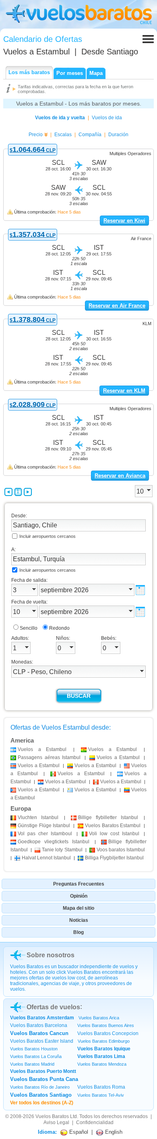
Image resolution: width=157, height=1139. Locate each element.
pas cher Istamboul (45, 833)
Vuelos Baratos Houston (34, 1048)
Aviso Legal (56, 1122)
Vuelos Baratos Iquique (103, 1049)
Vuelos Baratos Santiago (41, 1095)
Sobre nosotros (50, 955)
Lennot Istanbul (46, 858)
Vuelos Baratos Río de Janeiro (40, 1087)
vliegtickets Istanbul (53, 841)
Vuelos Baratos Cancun (39, 1033)
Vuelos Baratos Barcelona (38, 1025)
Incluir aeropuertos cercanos (47, 536)
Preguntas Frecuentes (78, 884)
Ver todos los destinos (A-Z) (41, 1103)
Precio (36, 134)
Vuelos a (36, 51)
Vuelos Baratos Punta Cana (44, 1079)
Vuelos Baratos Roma (101, 1087)
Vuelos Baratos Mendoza (101, 1064)
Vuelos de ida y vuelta (60, 117)
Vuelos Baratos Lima (101, 1056)
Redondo (59, 628)
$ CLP (33, 150)
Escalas (63, 134)
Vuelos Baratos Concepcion (107, 1033)
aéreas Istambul (49, 757)
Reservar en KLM (124, 391)
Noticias (78, 920)
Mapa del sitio (78, 908)
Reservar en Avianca (120, 476)
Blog (78, 932)
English (112, 1132)
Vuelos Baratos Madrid (32, 1064)
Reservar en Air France (117, 306)
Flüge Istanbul (44, 825)
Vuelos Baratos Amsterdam (42, 1018)
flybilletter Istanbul (108, 817)
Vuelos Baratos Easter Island (41, 1041)
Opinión (78, 896)
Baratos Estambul (112, 825)
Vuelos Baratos (52, 1116)
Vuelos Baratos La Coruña (36, 1056)
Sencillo (28, 628)
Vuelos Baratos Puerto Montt (43, 1071)
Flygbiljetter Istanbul (114, 858)
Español (78, 1132)
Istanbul (38, 817)
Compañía (89, 134)
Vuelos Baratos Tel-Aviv (100, 1095)
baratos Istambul (121, 850)
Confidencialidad (95, 1122)
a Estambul (42, 749)
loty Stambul (62, 850)
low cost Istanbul (114, 833)
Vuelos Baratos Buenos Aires (105, 1025)
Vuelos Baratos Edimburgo (104, 1041)
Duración (118, 134)
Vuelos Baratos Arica (98, 1017)
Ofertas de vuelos (53, 1007)
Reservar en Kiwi (124, 221)
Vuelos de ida (107, 117)
